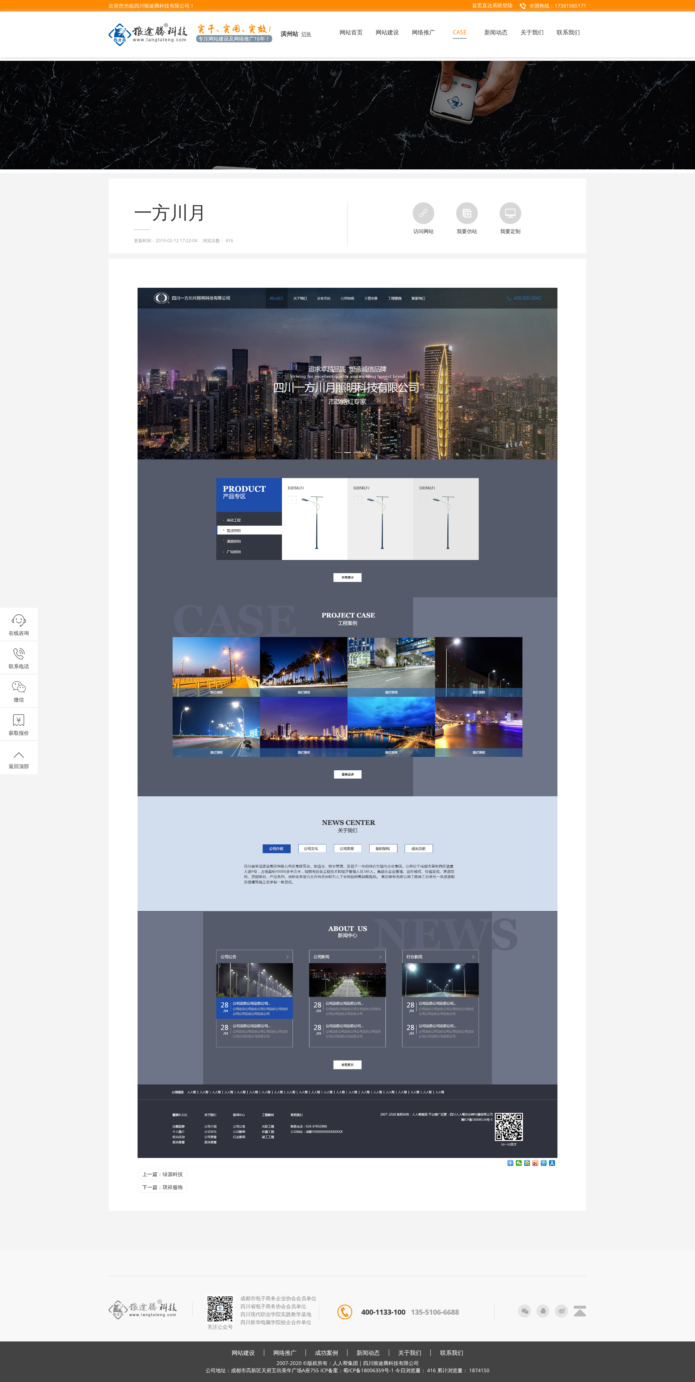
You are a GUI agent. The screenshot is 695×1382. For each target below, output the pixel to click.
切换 (306, 33)
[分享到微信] (519, 1163)
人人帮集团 (345, 1363)
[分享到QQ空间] (527, 1163)
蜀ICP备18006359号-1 (368, 1370)
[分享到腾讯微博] (544, 1163)
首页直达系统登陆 (492, 5)
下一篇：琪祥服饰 (162, 1187)
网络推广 (284, 1353)
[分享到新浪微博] (535, 1163)
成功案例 (326, 1353)
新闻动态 (368, 1353)
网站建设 (243, 1353)
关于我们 (409, 1353)
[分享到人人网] (552, 1163)
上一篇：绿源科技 (162, 1174)
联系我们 (451, 1353)
